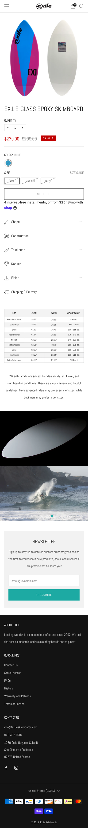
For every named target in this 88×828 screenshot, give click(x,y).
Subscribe (44, 595)
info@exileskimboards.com (20, 727)
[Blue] (8, 163)
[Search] (81, 6)
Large (48, 181)
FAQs (7, 680)
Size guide (77, 173)
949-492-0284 (13, 735)
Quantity (10, 120)
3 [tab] (52, 516)
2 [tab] (47, 516)
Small (12, 181)
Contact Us (11, 665)
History (8, 688)
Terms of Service (14, 704)
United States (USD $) (41, 791)
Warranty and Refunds (17, 696)
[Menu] (6, 6)
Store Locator (12, 673)
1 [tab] (42, 516)
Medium (30, 181)
